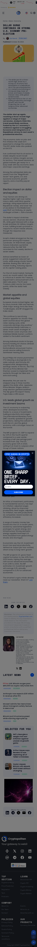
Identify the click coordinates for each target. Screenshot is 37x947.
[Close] (32, 453)
